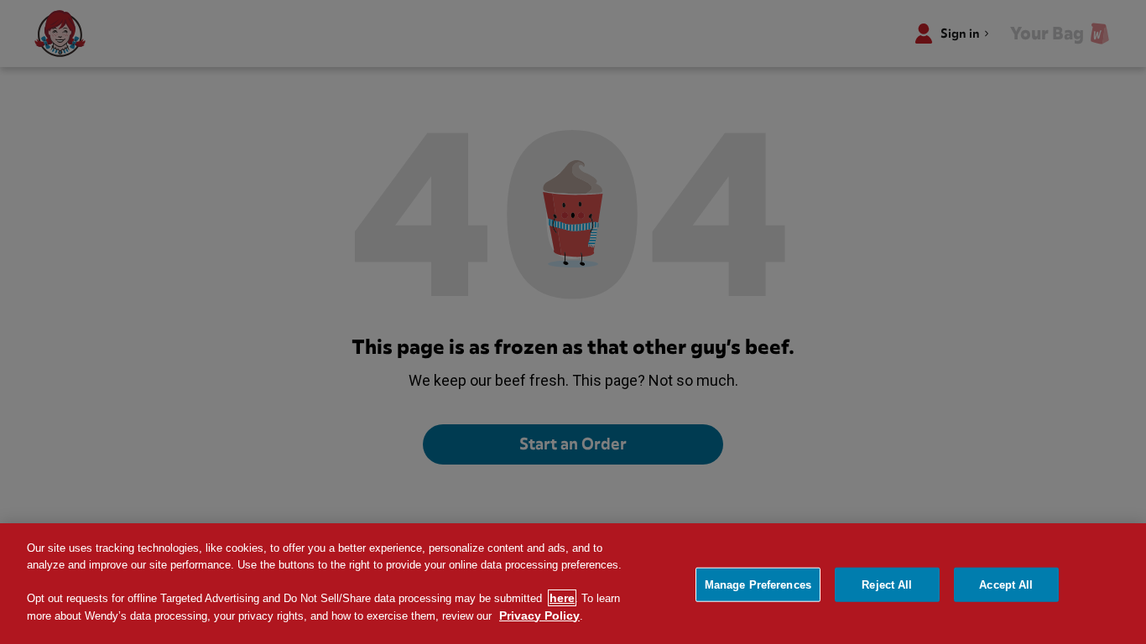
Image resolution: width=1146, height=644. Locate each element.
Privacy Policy (539, 615)
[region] (573, 583)
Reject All (887, 585)
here (562, 598)
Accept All (1006, 585)
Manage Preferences (758, 585)
